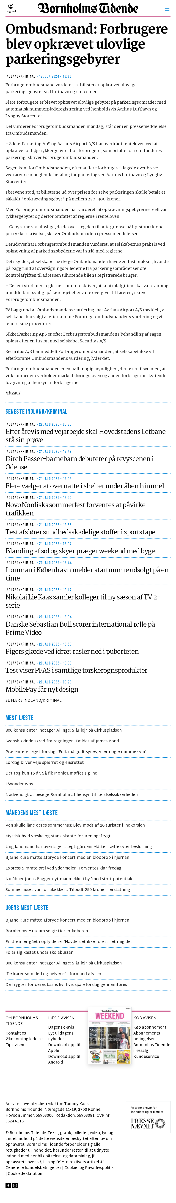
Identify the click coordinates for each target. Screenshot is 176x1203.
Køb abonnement (149, 1027)
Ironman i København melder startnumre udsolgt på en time (87, 574)
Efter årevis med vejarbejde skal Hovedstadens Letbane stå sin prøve (85, 436)
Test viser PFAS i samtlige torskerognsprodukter (76, 670)
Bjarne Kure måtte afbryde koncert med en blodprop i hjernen (67, 858)
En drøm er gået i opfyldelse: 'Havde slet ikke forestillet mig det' (69, 942)
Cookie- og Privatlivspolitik (89, 1167)
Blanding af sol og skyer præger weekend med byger (81, 551)
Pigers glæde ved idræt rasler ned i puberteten (72, 651)
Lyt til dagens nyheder (60, 1036)
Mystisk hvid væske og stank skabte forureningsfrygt (58, 836)
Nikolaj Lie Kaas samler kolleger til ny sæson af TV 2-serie (83, 601)
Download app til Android (64, 1059)
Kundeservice (146, 1056)
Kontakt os (16, 1033)
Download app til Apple (64, 1048)
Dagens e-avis (61, 1027)
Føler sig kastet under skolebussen (39, 952)
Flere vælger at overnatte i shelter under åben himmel (85, 486)
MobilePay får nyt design (42, 689)
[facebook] (8, 1185)
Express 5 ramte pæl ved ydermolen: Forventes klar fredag (63, 868)
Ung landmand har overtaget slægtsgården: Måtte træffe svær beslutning (79, 847)
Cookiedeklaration (25, 1173)
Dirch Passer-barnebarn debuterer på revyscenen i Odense (80, 463)
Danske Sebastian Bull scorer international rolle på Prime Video (80, 628)
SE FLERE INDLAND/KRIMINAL (34, 700)
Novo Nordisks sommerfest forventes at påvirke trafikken (75, 509)
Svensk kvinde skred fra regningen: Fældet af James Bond (62, 741)
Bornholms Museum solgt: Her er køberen (47, 931)
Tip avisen (15, 1045)
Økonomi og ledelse (24, 1039)
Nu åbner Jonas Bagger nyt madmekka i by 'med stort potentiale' (70, 879)
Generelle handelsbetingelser (33, 1167)
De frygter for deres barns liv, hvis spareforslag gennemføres (66, 985)
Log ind (11, 11)
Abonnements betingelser (146, 1036)
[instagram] (15, 1185)
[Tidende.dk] (88, 9)
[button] (167, 8)
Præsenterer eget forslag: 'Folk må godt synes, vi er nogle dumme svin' (76, 752)
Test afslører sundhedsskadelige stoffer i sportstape (80, 532)
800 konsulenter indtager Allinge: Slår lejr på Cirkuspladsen (64, 730)
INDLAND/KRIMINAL (21, 76)
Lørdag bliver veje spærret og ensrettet (45, 763)
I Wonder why (19, 784)
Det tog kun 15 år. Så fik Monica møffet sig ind (51, 773)
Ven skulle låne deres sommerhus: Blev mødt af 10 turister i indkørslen (75, 825)
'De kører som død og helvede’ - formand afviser (54, 974)
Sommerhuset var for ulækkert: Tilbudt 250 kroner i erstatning (68, 890)
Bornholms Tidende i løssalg (151, 1048)
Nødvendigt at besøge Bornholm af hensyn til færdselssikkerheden (72, 795)
